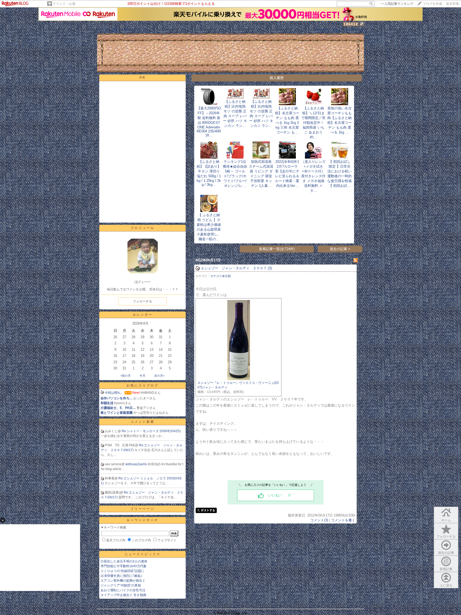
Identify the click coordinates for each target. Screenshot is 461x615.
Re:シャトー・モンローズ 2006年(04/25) (151, 431)
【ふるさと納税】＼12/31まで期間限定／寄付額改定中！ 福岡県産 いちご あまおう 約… (313, 122)
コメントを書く (343, 520)
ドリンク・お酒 (64, 4)
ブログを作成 (432, 4)
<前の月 (125, 375)
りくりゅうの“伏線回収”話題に (122, 571)
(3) (270, 268)
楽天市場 (452, 4)
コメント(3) (319, 520)
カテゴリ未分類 (220, 276)
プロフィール (131, 30)
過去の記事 (446, 553)
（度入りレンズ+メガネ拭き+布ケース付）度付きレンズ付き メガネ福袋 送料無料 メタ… (313, 176)
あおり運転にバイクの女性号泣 (123, 590)
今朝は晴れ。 (114, 393)
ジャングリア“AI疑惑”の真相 (121, 585)
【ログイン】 (353, 30)
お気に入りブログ (142, 385)
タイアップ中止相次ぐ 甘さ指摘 (123, 595)
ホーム (103, 30)
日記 (115, 30)
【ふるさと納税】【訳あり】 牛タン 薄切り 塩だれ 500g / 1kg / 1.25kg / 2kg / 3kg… (209, 173)
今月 (142, 375)
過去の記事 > (340, 249)
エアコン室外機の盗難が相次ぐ (123, 580)
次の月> (159, 375)
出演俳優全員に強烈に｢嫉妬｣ (121, 576)
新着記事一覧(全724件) (277, 249)
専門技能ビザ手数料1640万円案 (123, 566)
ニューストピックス (143, 554)
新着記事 (446, 569)
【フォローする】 (328, 30)
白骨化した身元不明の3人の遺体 (124, 561)
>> (397, 4)
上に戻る (446, 585)
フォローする (142, 301)
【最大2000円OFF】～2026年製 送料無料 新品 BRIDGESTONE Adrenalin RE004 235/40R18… (209, 121)
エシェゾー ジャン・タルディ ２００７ (234, 268)
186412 (351, 24)
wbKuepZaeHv (136, 464)
